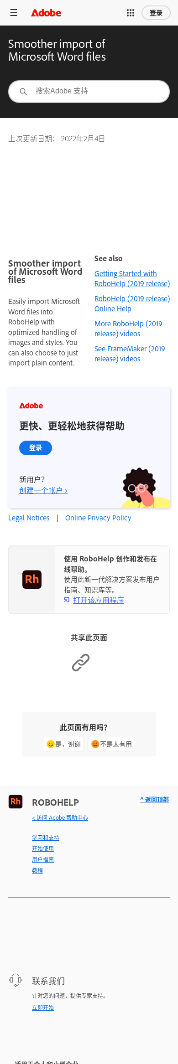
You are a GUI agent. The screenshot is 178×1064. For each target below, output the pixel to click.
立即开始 (43, 1007)
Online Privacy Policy (98, 517)
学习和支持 (45, 837)
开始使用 (43, 848)
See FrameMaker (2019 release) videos (129, 353)
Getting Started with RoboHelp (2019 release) (132, 278)
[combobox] (89, 91)
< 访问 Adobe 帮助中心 (60, 817)
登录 (156, 12)
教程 (37, 870)
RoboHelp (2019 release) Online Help (132, 303)
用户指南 (43, 859)
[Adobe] (46, 12)
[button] (130, 12)
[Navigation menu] (13, 12)
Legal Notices (28, 517)
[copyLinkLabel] (81, 669)
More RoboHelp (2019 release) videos (128, 328)
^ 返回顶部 (154, 799)
